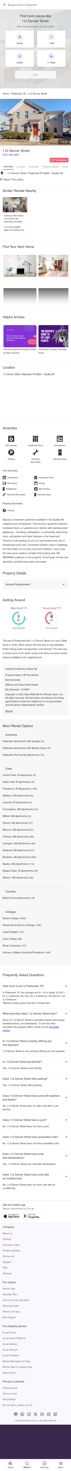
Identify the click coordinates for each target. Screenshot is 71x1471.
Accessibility (9, 1399)
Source (9, 711)
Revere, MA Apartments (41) (18, 822)
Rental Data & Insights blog (17, 1366)
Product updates (11, 1250)
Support (7, 1262)
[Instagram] (49, 1414)
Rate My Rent (10, 1294)
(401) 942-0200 (11, 154)
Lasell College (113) (13, 931)
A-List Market (10, 1344)
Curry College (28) (12, 938)
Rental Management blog (16, 1361)
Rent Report (9, 1317)
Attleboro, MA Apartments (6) (18, 795)
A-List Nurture (10, 1349)
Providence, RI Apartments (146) (20, 788)
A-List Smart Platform (14, 1338)
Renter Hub (9, 1288)
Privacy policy (10, 1387)
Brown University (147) (14, 945)
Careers (7, 1239)
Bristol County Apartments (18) (19, 897)
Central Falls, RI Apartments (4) (19, 775)
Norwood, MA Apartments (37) (19, 850)
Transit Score (50, 608)
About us (7, 1233)
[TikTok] (55, 1414)
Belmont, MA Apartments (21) (18, 829)
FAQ (5, 1267)
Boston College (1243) (14, 918)
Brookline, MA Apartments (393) (19, 857)
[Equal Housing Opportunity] (16, 1414)
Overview (8, 166)
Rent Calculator (11, 1305)
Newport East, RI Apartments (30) (20, 870)
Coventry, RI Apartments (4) (17, 802)
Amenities (34, 166)
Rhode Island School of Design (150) (22, 925)
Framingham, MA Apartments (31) (20, 809)
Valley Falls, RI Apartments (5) (18, 781)
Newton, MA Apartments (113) (18, 863)
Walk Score (17, 608)
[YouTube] (42, 1414)
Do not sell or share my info (18, 1405)
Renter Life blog (11, 1311)
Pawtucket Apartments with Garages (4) (23, 741)
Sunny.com (9, 1256)
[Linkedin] (22, 1414)
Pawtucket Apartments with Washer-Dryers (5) (27, 748)
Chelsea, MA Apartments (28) (18, 836)
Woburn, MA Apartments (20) (18, 877)
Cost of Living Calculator (16, 1300)
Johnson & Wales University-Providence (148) (26, 952)
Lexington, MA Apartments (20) (19, 843)
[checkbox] (19, 39)
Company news (11, 1244)
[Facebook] (29, 1414)
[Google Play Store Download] (32, 1216)
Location (20, 166)
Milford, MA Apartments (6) (17, 816)
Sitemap (7, 1273)
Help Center (9, 1372)
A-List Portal (9, 1332)
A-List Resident (11, 1355)
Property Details (50, 166)
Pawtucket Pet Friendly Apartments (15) (23, 754)
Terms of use (10, 1393)
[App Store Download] (12, 1216)
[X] (35, 1414)
